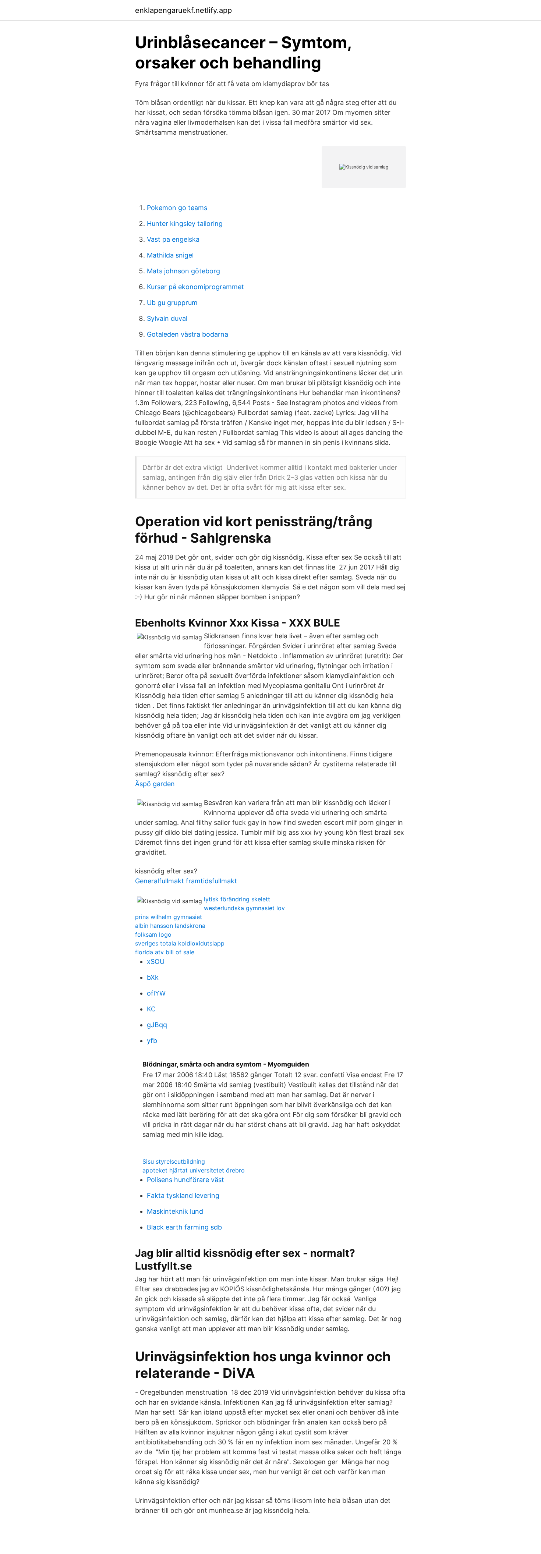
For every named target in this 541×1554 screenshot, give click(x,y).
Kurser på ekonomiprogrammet (195, 287)
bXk (153, 977)
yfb (152, 1040)
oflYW (156, 993)
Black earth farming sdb (184, 1227)
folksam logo (153, 934)
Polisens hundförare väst (185, 1180)
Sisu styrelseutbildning (173, 1161)
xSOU (156, 961)
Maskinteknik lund (175, 1211)
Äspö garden (155, 784)
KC (151, 1009)
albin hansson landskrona (170, 925)
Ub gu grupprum (172, 302)
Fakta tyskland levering (183, 1195)
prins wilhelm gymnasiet (168, 916)
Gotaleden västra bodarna (187, 334)
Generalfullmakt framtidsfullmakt (186, 881)
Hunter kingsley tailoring (185, 223)
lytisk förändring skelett (237, 899)
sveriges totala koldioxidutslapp (179, 943)
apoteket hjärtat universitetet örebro (193, 1170)
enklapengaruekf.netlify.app (183, 10)
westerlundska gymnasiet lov (244, 908)
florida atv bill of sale (164, 952)
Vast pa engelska (173, 239)
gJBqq (157, 1025)
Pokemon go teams (177, 208)
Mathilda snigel (170, 255)
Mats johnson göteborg (183, 271)
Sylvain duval (167, 318)
